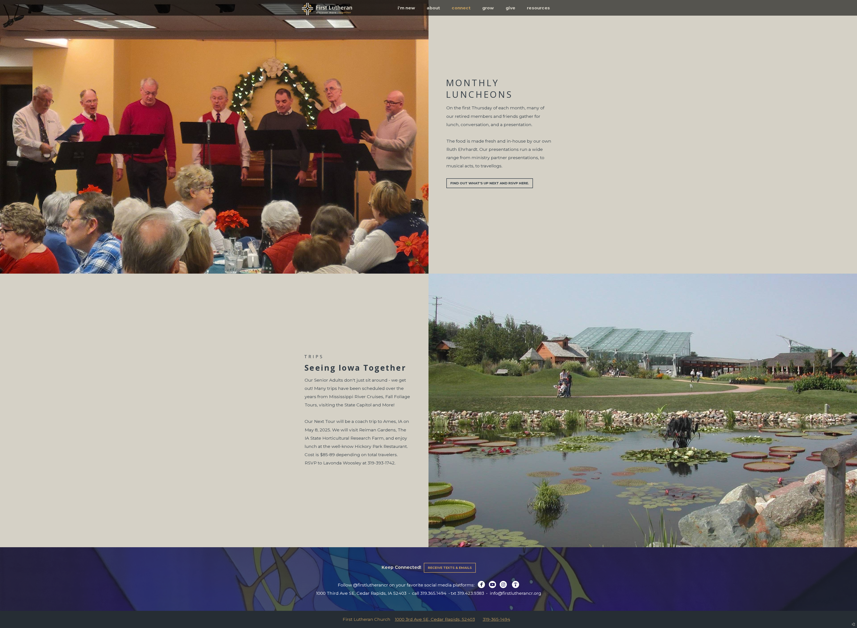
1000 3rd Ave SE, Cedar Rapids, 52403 (435, 619)
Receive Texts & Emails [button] (450, 568)
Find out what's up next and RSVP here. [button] (489, 183)
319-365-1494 (496, 619)
